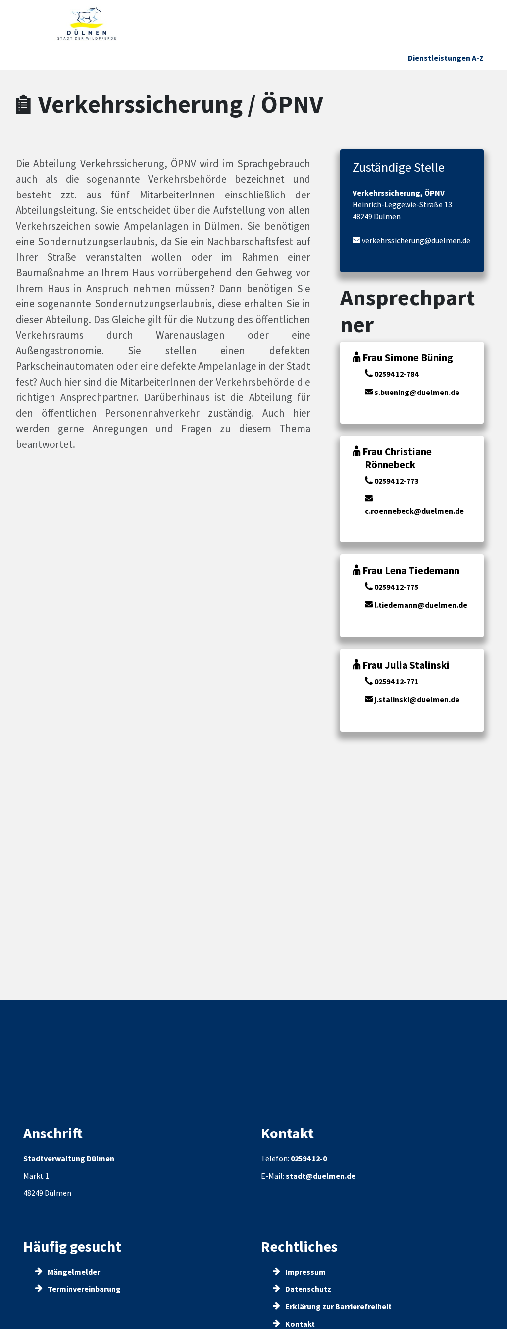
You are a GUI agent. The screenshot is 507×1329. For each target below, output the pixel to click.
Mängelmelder (73, 1272)
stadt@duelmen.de (320, 1176)
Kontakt (299, 1324)
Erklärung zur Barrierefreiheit (338, 1306)
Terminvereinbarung (83, 1289)
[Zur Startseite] (87, 23)
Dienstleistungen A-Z (446, 58)
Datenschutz (307, 1289)
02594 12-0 (309, 1158)
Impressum (305, 1272)
